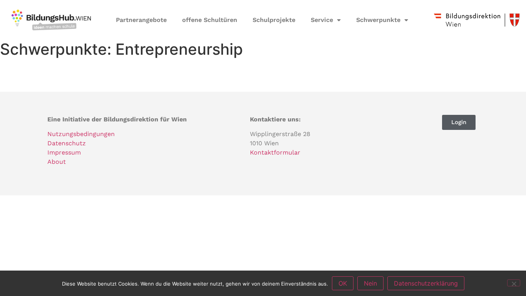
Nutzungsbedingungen (81, 134)
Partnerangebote (141, 20)
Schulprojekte (274, 20)
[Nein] (513, 282)
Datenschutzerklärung (426, 283)
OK (342, 283)
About (56, 161)
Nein (370, 283)
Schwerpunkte (378, 20)
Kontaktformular (275, 152)
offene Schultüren (209, 20)
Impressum (64, 152)
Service (322, 20)
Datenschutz (66, 143)
